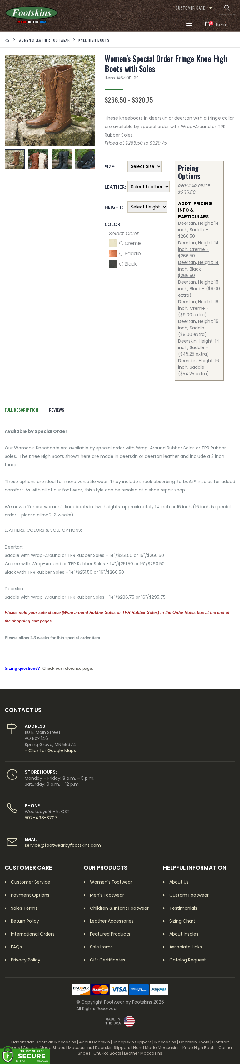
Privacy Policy (25, 960)
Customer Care (190, 8)
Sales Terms (24, 908)
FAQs (16, 947)
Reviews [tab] (56, 409)
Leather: (114, 186)
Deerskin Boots (194, 1042)
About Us (179, 882)
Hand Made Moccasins (156, 1048)
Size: (110, 166)
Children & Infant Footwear (119, 908)
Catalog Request (187, 960)
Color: (113, 224)
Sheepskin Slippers (132, 1042)
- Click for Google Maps (50, 750)
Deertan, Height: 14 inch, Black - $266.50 (198, 269)
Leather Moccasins (143, 1053)
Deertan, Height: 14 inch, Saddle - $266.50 (198, 229)
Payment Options (30, 895)
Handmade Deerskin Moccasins (43, 1042)
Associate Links (185, 947)
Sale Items (101, 947)
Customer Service (30, 882)
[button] (227, 7)
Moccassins (80, 1048)
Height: (114, 207)
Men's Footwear (107, 895)
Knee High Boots (93, 40)
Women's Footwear (111, 882)
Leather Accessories (112, 921)
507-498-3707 (41, 818)
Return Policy (25, 921)
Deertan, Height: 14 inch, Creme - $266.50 (198, 249)
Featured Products (110, 934)
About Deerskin (94, 1042)
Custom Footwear (189, 895)
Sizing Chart (182, 921)
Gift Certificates (107, 960)
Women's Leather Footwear (44, 40)
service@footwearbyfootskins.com (63, 845)
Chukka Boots (107, 1053)
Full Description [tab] (21, 409)
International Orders (33, 934)
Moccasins (165, 1042)
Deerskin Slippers (112, 1048)
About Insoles (183, 934)
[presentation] (12, 101)
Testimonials (183, 908)
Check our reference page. (67, 668)
